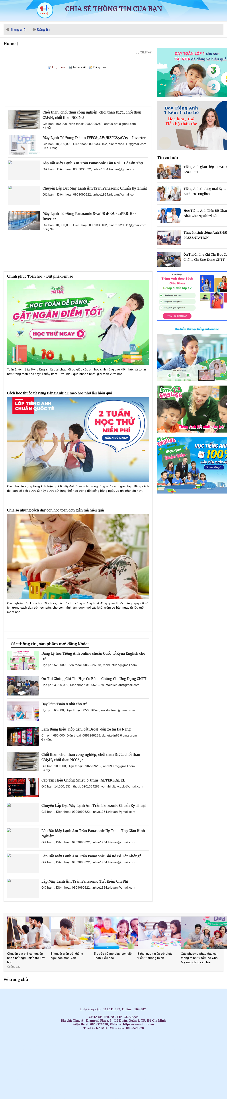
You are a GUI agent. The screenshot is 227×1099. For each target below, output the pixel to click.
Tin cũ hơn (167, 157)
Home (10, 43)
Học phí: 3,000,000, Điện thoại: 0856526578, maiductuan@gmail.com (90, 685)
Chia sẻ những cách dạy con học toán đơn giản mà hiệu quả (55, 510)
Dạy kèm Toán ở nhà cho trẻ (64, 704)
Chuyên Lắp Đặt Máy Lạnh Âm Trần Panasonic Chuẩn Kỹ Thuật (95, 188)
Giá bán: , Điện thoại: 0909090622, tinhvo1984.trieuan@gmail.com (89, 169)
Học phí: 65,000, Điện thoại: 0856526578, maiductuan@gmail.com (88, 710)
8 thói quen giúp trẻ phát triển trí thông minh (154, 956)
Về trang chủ (16, 979)
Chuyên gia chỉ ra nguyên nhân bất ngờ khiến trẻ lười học (26, 958)
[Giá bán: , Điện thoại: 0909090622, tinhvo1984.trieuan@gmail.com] (24, 170)
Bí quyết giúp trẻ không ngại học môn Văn (67, 956)
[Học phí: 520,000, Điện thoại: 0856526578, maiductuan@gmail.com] (23, 660)
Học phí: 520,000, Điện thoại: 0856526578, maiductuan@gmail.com (89, 665)
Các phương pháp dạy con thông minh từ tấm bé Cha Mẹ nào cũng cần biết (199, 958)
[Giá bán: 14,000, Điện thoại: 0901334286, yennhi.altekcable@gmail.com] (23, 787)
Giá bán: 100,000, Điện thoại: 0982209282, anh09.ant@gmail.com (89, 123)
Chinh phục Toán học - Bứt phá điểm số (40, 276)
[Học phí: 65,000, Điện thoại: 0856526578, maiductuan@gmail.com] (23, 711)
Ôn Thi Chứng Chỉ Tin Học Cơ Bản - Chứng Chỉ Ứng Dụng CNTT (94, 679)
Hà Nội (47, 127)
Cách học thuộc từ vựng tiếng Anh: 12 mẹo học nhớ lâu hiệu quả (59, 393)
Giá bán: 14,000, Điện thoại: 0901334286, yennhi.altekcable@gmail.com (92, 786)
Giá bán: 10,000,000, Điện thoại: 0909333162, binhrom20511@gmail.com (94, 144)
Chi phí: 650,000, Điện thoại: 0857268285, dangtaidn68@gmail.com (89, 735)
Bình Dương (50, 148)
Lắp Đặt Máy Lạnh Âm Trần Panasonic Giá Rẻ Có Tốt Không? (91, 856)
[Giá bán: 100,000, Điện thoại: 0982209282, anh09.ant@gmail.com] (24, 119)
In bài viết (79, 67)
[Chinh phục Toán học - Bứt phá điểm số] (78, 322)
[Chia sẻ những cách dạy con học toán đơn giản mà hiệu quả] (78, 556)
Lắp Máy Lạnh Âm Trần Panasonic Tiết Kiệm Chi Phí (84, 881)
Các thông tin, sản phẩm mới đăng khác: (50, 643)
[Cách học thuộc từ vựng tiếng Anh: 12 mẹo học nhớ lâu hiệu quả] (78, 439)
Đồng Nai (48, 229)
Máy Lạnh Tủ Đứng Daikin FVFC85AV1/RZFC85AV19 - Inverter (94, 138)
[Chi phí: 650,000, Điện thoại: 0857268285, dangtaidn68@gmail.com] (23, 736)
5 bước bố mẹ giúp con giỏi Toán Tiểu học (113, 956)
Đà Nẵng (46, 739)
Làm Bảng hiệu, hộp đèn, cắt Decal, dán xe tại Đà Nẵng (86, 729)
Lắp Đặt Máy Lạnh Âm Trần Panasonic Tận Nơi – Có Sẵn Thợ (93, 163)
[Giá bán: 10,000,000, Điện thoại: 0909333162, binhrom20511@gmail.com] (24, 145)
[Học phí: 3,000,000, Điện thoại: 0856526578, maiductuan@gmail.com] (23, 685)
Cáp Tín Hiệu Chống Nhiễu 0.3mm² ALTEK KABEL (83, 780)
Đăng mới (99, 67)
